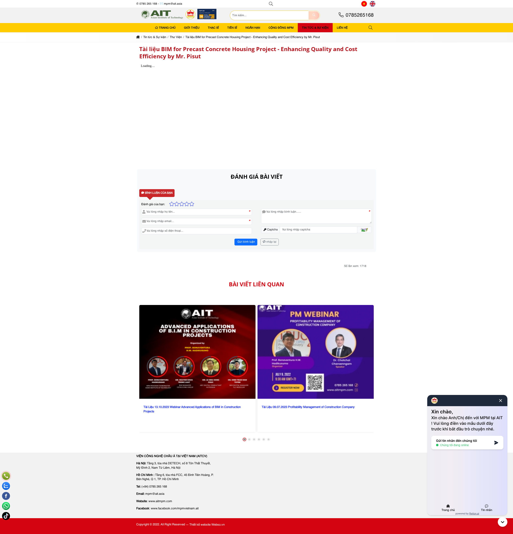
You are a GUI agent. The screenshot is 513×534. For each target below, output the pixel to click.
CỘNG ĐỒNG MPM (281, 27)
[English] (372, 4)
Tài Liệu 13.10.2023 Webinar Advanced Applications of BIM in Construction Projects (192, 409)
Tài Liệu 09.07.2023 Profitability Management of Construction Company (308, 407)
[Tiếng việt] (364, 4)
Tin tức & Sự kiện (315, 27)
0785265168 (359, 15)
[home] (138, 37)
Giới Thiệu (191, 27)
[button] (271, 3)
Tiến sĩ (232, 27)
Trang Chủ (167, 27)
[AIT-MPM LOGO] (178, 20)
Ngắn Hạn (252, 27)
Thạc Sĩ (213, 27)
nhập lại (271, 241)
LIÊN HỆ (342, 27)
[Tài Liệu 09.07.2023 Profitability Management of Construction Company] (316, 352)
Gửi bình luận (246, 241)
